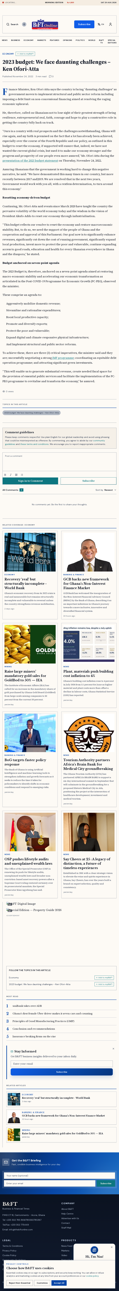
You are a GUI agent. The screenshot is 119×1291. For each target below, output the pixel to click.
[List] (21, 474)
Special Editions (112, 41)
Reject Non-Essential (19, 1283)
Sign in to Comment (30, 481)
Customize (42, 1283)
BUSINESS (15, 40)
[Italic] (10, 474)
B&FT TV (101, 41)
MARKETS (41, 40)
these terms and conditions (34, 444)
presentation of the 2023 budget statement (30, 160)
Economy (8, 53)
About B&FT (67, 1209)
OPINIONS (67, 40)
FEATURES (54, 40)
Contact (65, 1223)
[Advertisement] (61, 939)
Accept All (59, 1283)
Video (64, 1255)
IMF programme (63, 358)
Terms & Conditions (12, 1246)
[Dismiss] (113, 1048)
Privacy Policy (9, 1250)
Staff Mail (66, 1227)
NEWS (4, 40)
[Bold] (5, 474)
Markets (65, 1250)
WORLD (91, 40)
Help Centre (67, 1213)
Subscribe (84, 24)
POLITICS (80, 40)
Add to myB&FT (27, 54)
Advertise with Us (70, 1218)
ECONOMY (28, 40)
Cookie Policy (9, 1255)
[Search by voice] (24, 24)
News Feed (66, 1246)
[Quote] (16, 474)
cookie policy (92, 1276)
